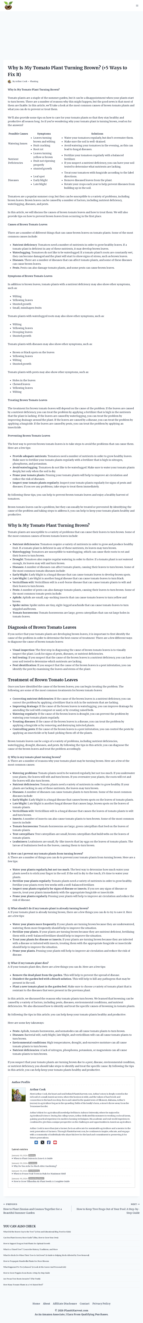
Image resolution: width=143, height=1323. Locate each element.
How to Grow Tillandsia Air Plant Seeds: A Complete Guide (42, 1181)
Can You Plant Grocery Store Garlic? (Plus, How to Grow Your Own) (30, 1238)
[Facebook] (48, 1142)
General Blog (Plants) (36, 1178)
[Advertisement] (71, 32)
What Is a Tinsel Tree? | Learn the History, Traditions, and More (30, 1249)
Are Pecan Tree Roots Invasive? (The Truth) (21, 1279)
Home (36, 1303)
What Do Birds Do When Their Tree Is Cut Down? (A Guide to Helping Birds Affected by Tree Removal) (46, 1255)
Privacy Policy (101, 1303)
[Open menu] (137, 5)
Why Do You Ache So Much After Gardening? (35, 1166)
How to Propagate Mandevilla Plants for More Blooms (26, 1261)
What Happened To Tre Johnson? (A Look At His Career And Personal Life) (34, 1267)
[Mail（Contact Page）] (36, 1142)
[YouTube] (55, 1142)
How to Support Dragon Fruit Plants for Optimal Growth (26, 1243)
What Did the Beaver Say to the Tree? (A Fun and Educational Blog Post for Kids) (37, 1232)
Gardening (32, 1163)
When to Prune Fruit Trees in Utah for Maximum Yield (40, 1173)
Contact (85, 1303)
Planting (34, 81)
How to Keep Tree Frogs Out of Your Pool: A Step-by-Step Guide (108, 1208)
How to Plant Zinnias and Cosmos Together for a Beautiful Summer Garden (32, 1208)
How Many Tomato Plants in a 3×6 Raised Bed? (23, 1285)
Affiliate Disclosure (65, 1303)
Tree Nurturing (34, 1171)
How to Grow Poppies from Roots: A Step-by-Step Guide (26, 1273)
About (46, 1303)
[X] (42, 1142)
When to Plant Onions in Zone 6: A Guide (33, 1158)
